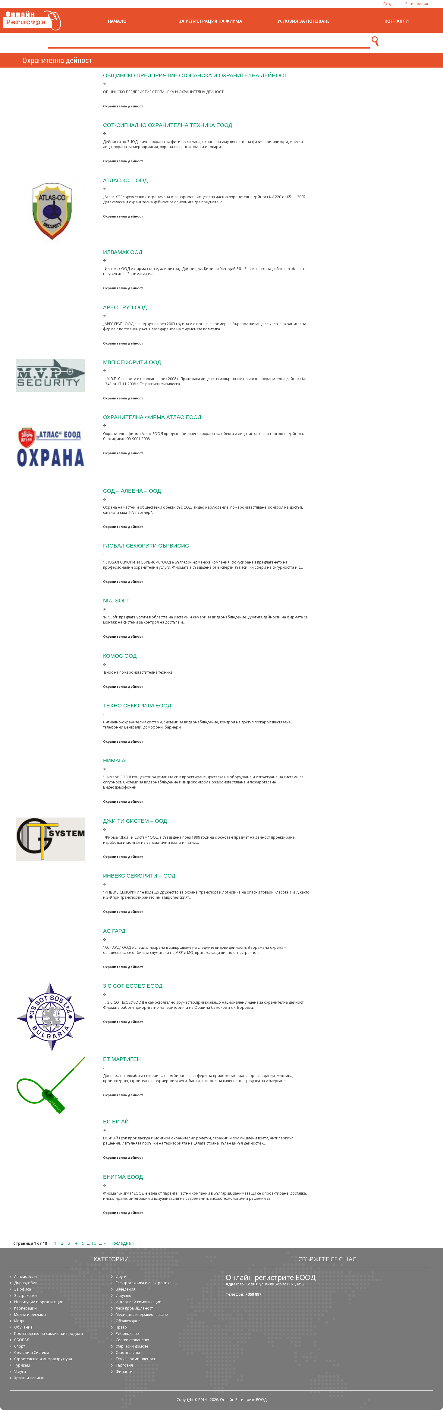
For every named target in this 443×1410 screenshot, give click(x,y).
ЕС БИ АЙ (116, 1121)
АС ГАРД (114, 931)
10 (93, 1243)
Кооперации (25, 1308)
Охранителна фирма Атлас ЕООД (152, 417)
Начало (117, 21)
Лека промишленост (134, 1308)
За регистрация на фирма (210, 21)
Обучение (23, 1327)
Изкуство (123, 1295)
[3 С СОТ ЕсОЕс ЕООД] (50, 1017)
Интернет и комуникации (139, 1301)
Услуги (20, 1371)
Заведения (125, 1289)
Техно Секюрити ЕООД (137, 705)
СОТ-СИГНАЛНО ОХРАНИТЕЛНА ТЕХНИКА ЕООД (167, 125)
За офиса (22, 1289)
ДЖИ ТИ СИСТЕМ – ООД (135, 821)
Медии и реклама (30, 1314)
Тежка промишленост (135, 1358)
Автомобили (25, 1276)
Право (121, 1327)
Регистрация (416, 3)
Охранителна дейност (123, 106)
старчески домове (132, 1346)
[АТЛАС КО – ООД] (50, 211)
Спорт (19, 1346)
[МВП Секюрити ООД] (50, 375)
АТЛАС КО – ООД (125, 180)
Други (121, 1276)
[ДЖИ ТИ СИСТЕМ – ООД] (50, 839)
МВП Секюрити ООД (132, 362)
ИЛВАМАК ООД (122, 252)
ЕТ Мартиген (122, 1059)
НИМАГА (114, 760)
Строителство (128, 1352)
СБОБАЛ (21, 1339)
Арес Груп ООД (125, 307)
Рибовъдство (127, 1333)
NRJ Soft (116, 600)
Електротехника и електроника (143, 1282)
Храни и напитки (29, 1377)
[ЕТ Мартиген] (50, 1085)
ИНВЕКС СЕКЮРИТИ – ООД (139, 875)
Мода (19, 1320)
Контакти (397, 21)
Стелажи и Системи (31, 1352)
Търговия (124, 1365)
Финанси (124, 1371)
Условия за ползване (303, 21)
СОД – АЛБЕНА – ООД (132, 490)
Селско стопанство (132, 1339)
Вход (387, 3)
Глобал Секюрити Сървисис (146, 545)
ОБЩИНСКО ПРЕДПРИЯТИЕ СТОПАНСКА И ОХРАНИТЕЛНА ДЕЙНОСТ (195, 75)
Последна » (122, 1243)
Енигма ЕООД (123, 1176)
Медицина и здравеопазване (142, 1314)
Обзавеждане (128, 1320)
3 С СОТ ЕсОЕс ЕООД (132, 986)
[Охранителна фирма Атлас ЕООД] (50, 448)
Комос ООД (120, 656)
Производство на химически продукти (48, 1333)
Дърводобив (25, 1282)
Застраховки (25, 1295)
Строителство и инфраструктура (43, 1358)
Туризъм (22, 1365)
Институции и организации (39, 1301)
